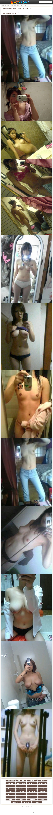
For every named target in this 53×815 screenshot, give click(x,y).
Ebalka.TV (37, 802)
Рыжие (10, 799)
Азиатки (32, 780)
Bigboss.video (43, 2)
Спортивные (32, 799)
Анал (42, 780)
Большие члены (21, 785)
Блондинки (31, 783)
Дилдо (10, 791)
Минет (21, 796)
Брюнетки (32, 785)
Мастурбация (42, 794)
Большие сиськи (10, 785)
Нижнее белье (42, 796)
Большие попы (42, 783)
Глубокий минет (21, 788)
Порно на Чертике (16, 802)
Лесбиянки (21, 794)
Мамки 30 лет (32, 794)
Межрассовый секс (10, 796)
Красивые (42, 791)
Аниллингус (10, 783)
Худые (42, 799)
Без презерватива (21, 783)
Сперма (21, 799)
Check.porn (29, 806)
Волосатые (10, 788)
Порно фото (21, 780)
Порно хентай (10, 780)
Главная (2, 5)
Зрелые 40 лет (32, 791)
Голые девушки (31, 788)
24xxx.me (50, 2)
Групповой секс (42, 788)
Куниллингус (11, 794)
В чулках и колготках (42, 785)
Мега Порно (26, 802)
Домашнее (21, 791)
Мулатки (32, 796)
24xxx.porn (24, 806)
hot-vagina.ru (15, 812)
